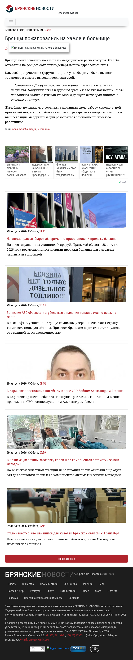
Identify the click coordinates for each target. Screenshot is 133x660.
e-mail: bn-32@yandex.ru (34, 639)
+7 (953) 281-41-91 (55, 635)
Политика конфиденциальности (43, 598)
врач (15, 129)
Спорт (50, 591)
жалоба (23, 129)
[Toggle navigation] (11, 21)
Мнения (87, 584)
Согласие (74, 598)
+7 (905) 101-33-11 (75, 635)
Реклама (13, 598)
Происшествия (48, 584)
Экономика (70, 584)
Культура (35, 591)
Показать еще (66, 558)
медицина (44, 129)
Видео (85, 591)
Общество (28, 584)
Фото (98, 591)
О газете (112, 591)
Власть (12, 584)
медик (33, 129)
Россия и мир (16, 591)
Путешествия (68, 591)
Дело (101, 584)
